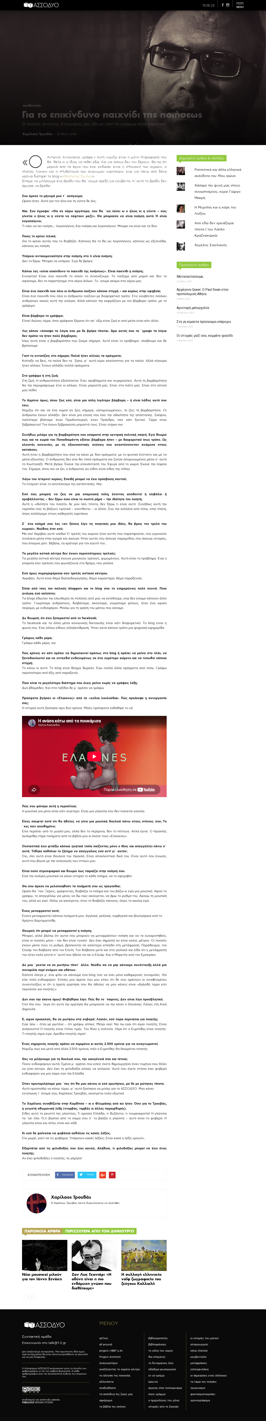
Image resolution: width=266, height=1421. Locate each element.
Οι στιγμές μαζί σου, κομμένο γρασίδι (205, 336)
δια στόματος (156, 1357)
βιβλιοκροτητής (158, 1338)
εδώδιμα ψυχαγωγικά (162, 1369)
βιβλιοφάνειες (157, 1344)
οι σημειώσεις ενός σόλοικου (208, 1375)
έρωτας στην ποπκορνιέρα (165, 1388)
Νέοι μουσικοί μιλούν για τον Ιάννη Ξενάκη (42, 1276)
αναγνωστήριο (108, 1363)
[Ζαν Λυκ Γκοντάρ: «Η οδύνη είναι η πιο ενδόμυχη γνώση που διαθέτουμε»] (94, 1255)
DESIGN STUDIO (37, 1402)
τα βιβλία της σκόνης (112, 1406)
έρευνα (153, 1381)
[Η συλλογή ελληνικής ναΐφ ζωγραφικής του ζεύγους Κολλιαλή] (144, 1255)
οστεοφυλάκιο (199, 1369)
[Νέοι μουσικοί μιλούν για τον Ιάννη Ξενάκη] (44, 1255)
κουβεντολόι (32, 105)
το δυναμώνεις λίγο (160, 1363)
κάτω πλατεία (198, 1350)
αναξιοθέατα (107, 1388)
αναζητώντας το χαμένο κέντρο (119, 1369)
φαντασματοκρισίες (202, 1394)
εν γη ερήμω (156, 1375)
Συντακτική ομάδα (36, 1337)
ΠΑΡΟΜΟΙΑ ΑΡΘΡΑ (42, 1231)
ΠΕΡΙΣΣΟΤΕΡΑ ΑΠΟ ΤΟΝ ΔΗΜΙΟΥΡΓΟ (99, 1231)
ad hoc (103, 1338)
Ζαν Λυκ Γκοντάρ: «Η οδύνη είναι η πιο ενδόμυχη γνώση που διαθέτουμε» (91, 1281)
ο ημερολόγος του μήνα (163, 1400)
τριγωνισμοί (197, 1388)
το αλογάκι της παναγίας (115, 1375)
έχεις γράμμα (156, 1394)
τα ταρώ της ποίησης (203, 1381)
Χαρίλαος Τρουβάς (37, 134)
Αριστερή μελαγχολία (193, 308)
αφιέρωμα (105, 1400)
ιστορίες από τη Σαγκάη (163, 1406)
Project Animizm (110, 1357)
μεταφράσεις (198, 1363)
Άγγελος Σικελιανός (211, 245)
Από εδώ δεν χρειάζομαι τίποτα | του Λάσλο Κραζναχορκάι (214, 229)
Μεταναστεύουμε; (190, 276)
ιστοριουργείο (199, 1344)
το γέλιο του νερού (160, 1350)
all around (105, 1344)
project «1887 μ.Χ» (111, 1350)
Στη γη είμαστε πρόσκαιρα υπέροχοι (204, 322)
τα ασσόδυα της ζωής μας (116, 1394)
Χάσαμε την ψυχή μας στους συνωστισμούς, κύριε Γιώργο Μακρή (217, 192)
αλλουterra (106, 1381)
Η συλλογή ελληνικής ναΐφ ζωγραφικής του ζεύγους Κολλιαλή (141, 1279)
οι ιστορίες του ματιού (204, 1338)
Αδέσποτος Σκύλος (77, 176)
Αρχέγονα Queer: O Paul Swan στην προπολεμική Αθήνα (203, 292)
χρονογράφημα (200, 1400)
